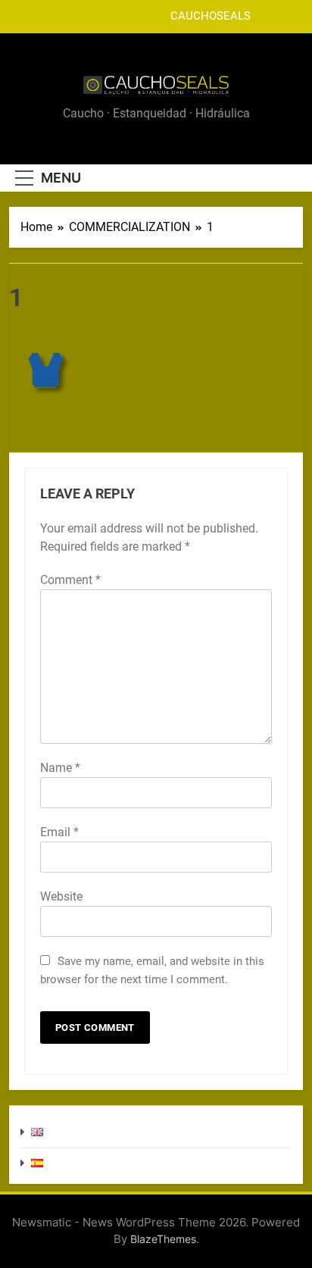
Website (61, 896)
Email (59, 832)
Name (60, 767)
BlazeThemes (163, 1238)
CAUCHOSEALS (210, 17)
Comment (70, 580)
